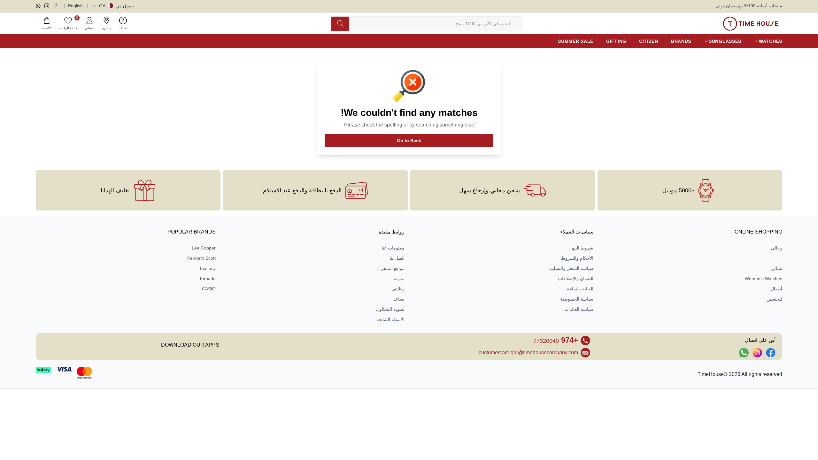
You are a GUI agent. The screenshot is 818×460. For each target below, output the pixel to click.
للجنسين (774, 299)
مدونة (399, 278)
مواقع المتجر (393, 268)
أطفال (776, 288)
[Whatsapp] (38, 6)
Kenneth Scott (201, 258)
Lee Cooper (204, 247)
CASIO (209, 288)
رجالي (776, 247)
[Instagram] (46, 6)
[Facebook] (55, 6)
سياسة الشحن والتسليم (571, 268)
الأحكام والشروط (577, 258)
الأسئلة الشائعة (390, 319)
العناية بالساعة (580, 288)
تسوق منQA (116, 5)
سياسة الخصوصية (576, 299)
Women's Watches (763, 278)
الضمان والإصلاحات (575, 278)
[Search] (340, 24)
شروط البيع (582, 247)
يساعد (399, 299)
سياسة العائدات (578, 309)
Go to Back (409, 140)
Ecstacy (208, 268)
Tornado (207, 278)
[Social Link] (771, 352)
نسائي (776, 268)
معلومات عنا (393, 247)
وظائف (398, 288)
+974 (555, 340)
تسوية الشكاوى (390, 309)
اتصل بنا (397, 258)
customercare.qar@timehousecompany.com (528, 352)
